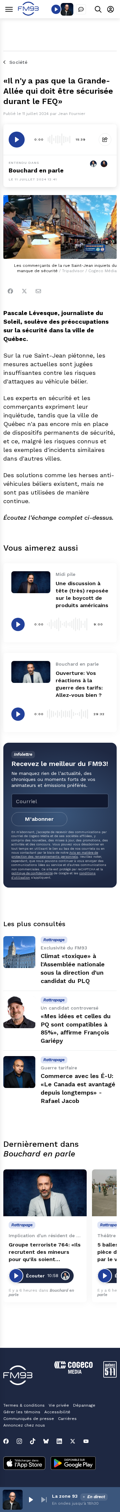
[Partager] (105, 139)
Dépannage (84, 1405)
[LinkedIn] (59, 1441)
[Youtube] (86, 1441)
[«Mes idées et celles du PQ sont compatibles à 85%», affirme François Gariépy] (19, 1012)
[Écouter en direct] (56, 9)
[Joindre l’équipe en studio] (81, 9)
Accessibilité (57, 1412)
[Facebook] (10, 291)
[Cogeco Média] (73, 1372)
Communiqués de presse (28, 1418)
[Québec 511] (110, 1376)
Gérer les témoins (21, 1412)
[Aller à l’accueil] (28, 14)
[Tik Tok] (32, 1441)
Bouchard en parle (36, 170)
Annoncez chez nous (24, 1425)
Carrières (67, 1418)
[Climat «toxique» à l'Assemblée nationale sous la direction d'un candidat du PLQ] (19, 952)
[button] (30, 1499)
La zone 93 (65, 1496)
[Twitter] (24, 291)
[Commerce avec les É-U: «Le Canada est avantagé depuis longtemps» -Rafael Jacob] (19, 1072)
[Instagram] (19, 1441)
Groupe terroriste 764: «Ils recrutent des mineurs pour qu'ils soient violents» (45, 1252)
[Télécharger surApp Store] (24, 1464)
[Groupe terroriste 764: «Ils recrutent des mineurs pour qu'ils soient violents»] (45, 1192)
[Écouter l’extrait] (17, 140)
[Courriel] (38, 291)
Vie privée (59, 1405)
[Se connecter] (110, 9)
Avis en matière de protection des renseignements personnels (54, 854)
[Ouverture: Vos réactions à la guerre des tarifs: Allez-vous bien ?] (30, 672)
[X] (72, 1441)
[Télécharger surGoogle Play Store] (73, 1464)
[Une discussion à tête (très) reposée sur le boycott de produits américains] (30, 582)
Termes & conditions (24, 1405)
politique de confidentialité (32, 873)
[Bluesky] (46, 1441)
